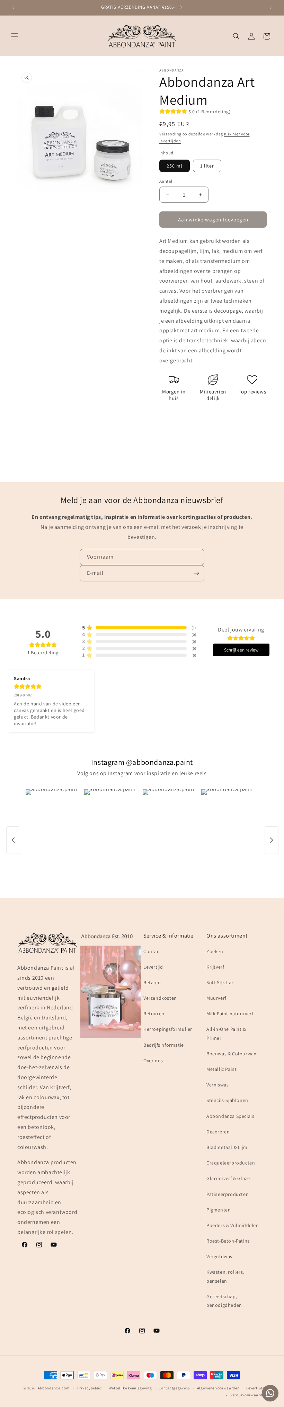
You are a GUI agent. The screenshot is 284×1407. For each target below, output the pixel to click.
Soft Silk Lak (220, 982)
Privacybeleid (89, 1388)
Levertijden (256, 1388)
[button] (14, 36)
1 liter (207, 166)
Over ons (153, 1060)
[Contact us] (270, 1393)
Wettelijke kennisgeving (130, 1388)
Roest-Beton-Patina (228, 1241)
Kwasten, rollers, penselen (225, 1276)
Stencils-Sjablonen (227, 1100)
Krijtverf (215, 967)
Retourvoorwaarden (248, 1394)
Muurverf (216, 998)
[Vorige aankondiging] (13, 7)
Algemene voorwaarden (218, 1388)
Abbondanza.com (54, 1388)
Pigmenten (218, 1210)
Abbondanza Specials (230, 1116)
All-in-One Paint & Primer (226, 1033)
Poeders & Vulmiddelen (232, 1225)
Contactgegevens (174, 1388)
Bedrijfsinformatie (163, 1045)
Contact (152, 951)
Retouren (154, 1013)
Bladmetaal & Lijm (226, 1147)
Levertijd (153, 967)
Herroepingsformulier (167, 1029)
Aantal (165, 181)
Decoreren (218, 1132)
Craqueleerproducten (230, 1163)
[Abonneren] (196, 573)
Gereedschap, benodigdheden (224, 1300)
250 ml (175, 166)
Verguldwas (219, 1256)
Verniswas (217, 1085)
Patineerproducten (227, 1194)
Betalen (152, 982)
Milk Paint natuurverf (230, 1013)
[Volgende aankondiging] (270, 7)
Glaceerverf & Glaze (228, 1178)
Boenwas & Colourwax (231, 1054)
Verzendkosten (160, 998)
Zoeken (214, 951)
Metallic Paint (221, 1069)
